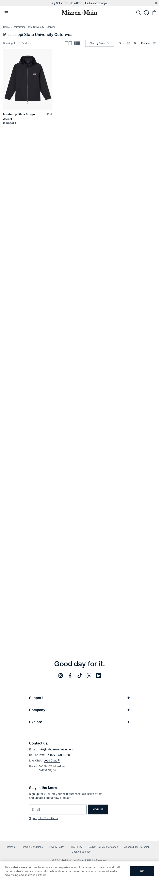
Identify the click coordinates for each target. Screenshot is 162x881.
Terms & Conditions (32, 847)
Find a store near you (96, 3)
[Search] (138, 12)
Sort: (137, 43)
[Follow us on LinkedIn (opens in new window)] (98, 675)
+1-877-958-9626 (58, 755)
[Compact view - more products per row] (77, 43)
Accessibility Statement (137, 847)
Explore (35, 721)
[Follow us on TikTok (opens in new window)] (79, 675)
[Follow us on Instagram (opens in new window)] (60, 675)
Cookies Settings (81, 851)
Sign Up (98, 809)
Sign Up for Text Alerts (43, 818)
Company (37, 709)
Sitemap (10, 847)
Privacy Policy (56, 847)
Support (36, 697)
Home (6, 27)
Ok (142, 871)
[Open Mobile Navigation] (6, 12)
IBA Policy (76, 847)
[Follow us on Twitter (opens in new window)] (89, 675)
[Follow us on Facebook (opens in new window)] (70, 675)
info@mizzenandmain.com (56, 749)
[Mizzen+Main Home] (79, 12)
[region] (27, 79)
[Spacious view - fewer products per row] (68, 43)
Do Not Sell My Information (103, 847)
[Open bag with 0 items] (154, 12)
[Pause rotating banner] (156, 3)
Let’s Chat (52, 760)
